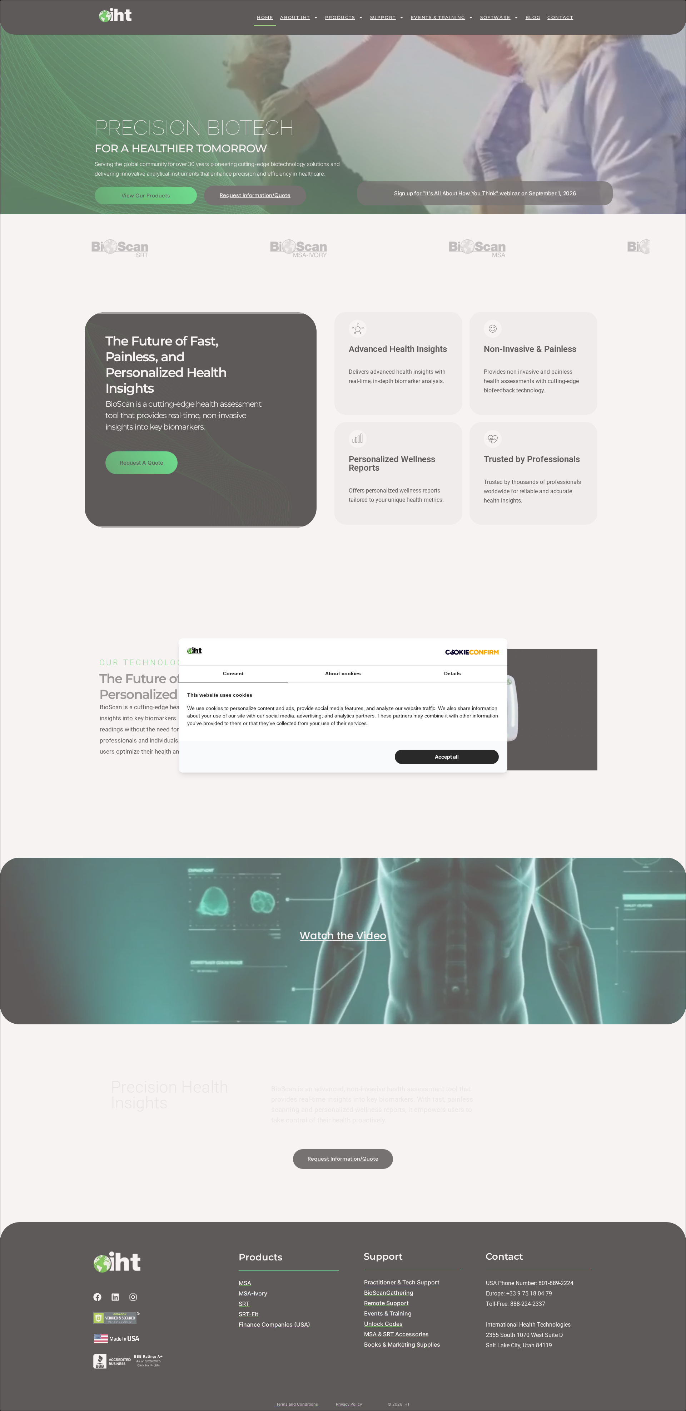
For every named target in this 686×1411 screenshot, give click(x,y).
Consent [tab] (233, 673)
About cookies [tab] (343, 673)
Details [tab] (452, 673)
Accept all (447, 757)
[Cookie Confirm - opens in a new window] (472, 651)
